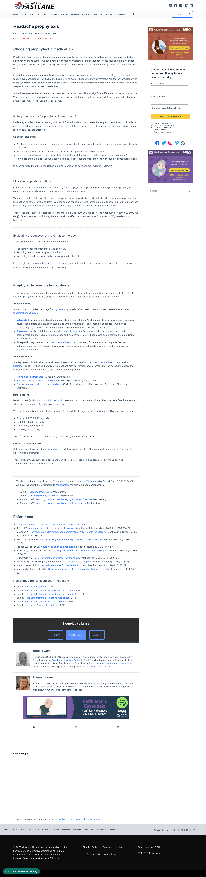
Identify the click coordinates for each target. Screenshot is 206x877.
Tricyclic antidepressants (30, 376)
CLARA (54, 14)
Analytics (107, 847)
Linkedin (107, 666)
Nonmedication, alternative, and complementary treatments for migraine (68, 532)
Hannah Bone (35, 33)
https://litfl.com (52, 858)
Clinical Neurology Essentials (43, 495)
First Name (157, 83)
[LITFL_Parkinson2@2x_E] (76, 707)
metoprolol (58, 400)
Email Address (159, 96)
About (86, 847)
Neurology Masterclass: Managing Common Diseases (64, 499)
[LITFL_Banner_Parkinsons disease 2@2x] (170, 166)
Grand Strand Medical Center (66, 660)
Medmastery (62, 484)
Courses (86, 14)
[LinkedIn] (118, 727)
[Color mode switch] (133, 14)
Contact (122, 14)
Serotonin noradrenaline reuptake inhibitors (40, 384)
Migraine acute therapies (77, 561)
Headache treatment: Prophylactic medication (49, 590)
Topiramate (23, 331)
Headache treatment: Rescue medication (46, 601)
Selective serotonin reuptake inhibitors (37, 380)
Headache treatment (36, 586)
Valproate (22, 320)
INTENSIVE (110, 14)
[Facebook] (175, 5)
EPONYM (75, 14)
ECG (31, 14)
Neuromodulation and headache (58, 546)
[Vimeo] (186, 5)
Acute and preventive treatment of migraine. (51, 528)
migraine (58, 309)
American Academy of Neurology (115, 663)
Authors (96, 847)
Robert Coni (18, 33)
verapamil (56, 449)
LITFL (62, 847)
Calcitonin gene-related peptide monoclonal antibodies (73, 539)
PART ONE (98, 14)
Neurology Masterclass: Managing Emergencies (61, 503)
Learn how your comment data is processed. (79, 819)
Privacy (115, 854)
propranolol (44, 400)
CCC (39, 14)
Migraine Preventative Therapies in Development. (83, 550)
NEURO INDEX (76, 635)
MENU (15, 14)
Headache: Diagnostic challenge (42, 605)
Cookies (91, 854)
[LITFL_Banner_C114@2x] (170, 43)
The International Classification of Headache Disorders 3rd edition (52, 524)
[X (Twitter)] (170, 5)
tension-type (100, 362)
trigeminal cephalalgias (25, 312)
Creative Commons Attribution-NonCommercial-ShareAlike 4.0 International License (39, 854)
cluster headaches (72, 331)
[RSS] (191, 5)
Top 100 (64, 14)
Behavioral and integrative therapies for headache (74, 569)
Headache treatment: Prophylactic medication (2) (51, 594)
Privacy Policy (174, 108)
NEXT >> (96, 635)
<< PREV (55, 635)
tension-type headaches (64, 342)
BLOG (24, 14)
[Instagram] (180, 5)
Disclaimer (103, 854)
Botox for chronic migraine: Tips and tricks (56, 558)
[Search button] (190, 14)
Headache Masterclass (87, 481)
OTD (46, 14)
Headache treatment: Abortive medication (47, 597)
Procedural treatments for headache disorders (61, 565)
